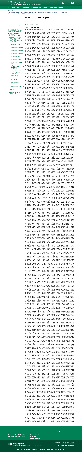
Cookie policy (19, 449)
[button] (73, 20)
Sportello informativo (34, 434)
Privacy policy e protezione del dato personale (17, 436)
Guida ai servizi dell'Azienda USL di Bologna (16, 434)
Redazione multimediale (35, 438)
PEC (31, 431)
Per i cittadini (12, 429)
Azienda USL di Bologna (13, 10)
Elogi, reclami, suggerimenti (57, 431)
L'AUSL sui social (58, 449)
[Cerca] (72, 3)
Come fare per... (35, 449)
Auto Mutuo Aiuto (11, 433)
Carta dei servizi (50, 449)
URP (31, 433)
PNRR (64, 449)
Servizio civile (42, 449)
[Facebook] (60, 3)
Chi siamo (22, 10)
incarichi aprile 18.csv (30, 24)
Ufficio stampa (33, 436)
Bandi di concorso (11, 431)
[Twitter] (62, 3)
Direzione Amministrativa (30, 10)
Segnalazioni (56, 429)
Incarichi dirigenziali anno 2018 (31, 14)
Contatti (32, 429)
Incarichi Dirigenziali (19, 14)
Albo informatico (27, 449)
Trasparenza (11, 14)
